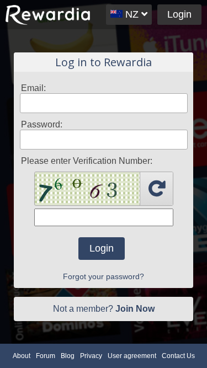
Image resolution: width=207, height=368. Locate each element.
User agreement (132, 356)
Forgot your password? (103, 276)
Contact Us (178, 356)
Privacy (91, 356)
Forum (45, 356)
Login (179, 14)
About (21, 356)
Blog (68, 356)
